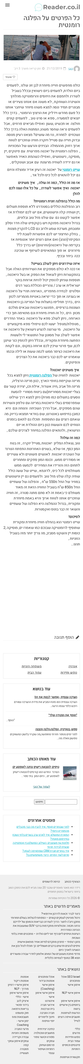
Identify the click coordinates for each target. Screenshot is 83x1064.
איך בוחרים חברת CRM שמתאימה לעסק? (45, 851)
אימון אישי (74, 985)
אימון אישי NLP (71, 993)
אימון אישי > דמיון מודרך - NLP (18, 987)
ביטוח (77, 1009)
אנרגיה (72, 666)
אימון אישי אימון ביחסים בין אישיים (70, 1003)
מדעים (76, 1033)
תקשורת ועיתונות (70, 1057)
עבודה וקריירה (20, 1037)
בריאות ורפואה (20, 1009)
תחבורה (24, 1049)
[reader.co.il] (41, 5)
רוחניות (76, 1049)
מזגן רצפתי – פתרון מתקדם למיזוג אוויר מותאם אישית (49, 942)
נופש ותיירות (69, 672)
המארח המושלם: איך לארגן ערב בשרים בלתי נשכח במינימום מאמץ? (40, 837)
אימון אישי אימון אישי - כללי (19, 995)
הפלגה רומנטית (41, 375)
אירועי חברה (47, 1005)
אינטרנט (49, 1001)
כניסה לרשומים (51, 882)
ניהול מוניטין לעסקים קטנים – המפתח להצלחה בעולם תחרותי (45, 918)
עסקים (50, 1041)
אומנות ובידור (46, 981)
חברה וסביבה (47, 1013)
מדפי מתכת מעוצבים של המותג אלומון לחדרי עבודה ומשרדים (45, 954)
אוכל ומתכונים (46, 977)
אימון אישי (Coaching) (47, 987)
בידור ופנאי (22, 1005)
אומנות (25, 977)
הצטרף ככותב (72, 882)
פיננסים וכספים (71, 1045)
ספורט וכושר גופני (44, 1037)
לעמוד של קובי (41, 787)
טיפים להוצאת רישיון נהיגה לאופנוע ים (35, 767)
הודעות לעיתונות (70, 1013)
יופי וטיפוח (48, 1021)
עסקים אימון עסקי (18, 1041)
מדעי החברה (22, 1029)
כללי (77, 1029)
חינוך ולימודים (46, 1017)
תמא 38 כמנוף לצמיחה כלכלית (62, 958)
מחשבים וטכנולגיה (44, 1033)
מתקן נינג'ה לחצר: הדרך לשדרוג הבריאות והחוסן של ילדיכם (46, 922)
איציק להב (23, 1001)
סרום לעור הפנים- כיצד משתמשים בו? (47, 855)
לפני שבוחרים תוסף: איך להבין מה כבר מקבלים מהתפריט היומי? (43, 829)
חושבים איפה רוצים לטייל (69, 1019)
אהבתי (8, 77)
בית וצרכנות (47, 1009)
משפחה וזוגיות (32, 666)
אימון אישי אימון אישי (44, 995)
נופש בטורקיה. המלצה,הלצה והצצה (56, 729)
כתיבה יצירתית (46, 1029)
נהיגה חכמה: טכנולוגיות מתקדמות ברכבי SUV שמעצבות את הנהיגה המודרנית (46, 928)
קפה (26, 1045)
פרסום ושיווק (46, 1045)
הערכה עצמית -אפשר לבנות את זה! (55, 697)
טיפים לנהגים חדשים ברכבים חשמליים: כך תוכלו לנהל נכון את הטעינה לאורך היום (45, 948)
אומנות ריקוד (21, 981)
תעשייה (24, 1053)
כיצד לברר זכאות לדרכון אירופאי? (60, 914)
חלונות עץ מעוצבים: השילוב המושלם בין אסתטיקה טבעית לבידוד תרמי (41, 845)
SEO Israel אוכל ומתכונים (70, 979)
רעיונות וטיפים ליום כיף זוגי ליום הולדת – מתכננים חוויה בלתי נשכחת (45, 936)
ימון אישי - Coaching (23, 1023)
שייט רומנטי (71, 169)
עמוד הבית (35, 672)
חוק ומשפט (22, 1013)
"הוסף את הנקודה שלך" (63, 715)
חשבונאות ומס (20, 1017)
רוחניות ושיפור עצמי (46, 1051)
